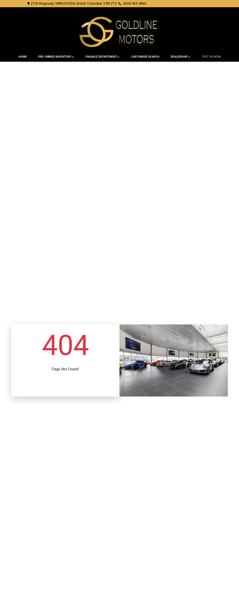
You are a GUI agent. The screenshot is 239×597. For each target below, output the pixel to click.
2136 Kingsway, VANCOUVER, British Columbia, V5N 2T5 (73, 3)
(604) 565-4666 (134, 3)
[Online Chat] (224, 580)
